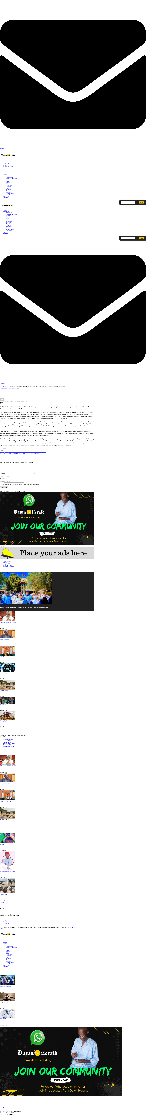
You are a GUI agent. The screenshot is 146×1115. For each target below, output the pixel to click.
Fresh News (6, 944)
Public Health (9, 946)
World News (9, 964)
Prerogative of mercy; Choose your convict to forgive (21, 847)
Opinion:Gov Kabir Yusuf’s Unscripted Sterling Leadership (23, 874)
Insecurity (8, 948)
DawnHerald (7, 401)
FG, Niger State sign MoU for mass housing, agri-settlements (23, 989)
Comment (3, 473)
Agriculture (9, 957)
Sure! (1, 928)
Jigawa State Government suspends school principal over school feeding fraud (24, 607)
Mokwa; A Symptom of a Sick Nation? (15, 898)
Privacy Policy (6, 923)
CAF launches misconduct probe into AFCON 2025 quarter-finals (20, 708)
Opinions (8, 961)
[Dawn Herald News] (73, 205)
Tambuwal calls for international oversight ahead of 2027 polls (19, 625)
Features (5, 943)
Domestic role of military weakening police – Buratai (16, 642)
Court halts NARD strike (9, 1022)
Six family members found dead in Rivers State (14, 660)
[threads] (3, 1107)
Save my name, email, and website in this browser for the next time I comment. (21, 484)
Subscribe (5, 966)
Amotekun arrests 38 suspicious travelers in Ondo (15, 724)
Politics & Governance (11, 947)
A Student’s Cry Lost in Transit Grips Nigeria (18, 905)
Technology (9, 959)
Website (2, 481)
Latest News (6, 386)
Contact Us (5, 920)
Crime (7, 953)
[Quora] (3, 1109)
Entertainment (9, 954)
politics (4, 448)
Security (8, 951)
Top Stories (6, 965)
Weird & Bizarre (10, 962)
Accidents (8, 958)
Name (2, 476)
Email (2, 479)
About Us (5, 922)
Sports (7, 950)
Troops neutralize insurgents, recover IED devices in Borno (18, 693)
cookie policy (73, 927)
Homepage (5, 942)
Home (1, 386)
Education (8, 955)
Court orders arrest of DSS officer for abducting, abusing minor (25, 1006)
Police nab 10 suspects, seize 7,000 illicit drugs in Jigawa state (19, 676)
